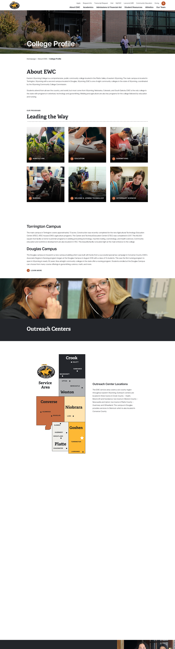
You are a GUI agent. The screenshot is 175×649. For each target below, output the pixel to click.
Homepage (31, 59)
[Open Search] (163, 3)
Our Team (160, 7)
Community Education (144, 3)
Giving (157, 3)
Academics (88, 7)
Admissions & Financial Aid (109, 7)
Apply (78, 3)
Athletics (149, 7)
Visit (111, 3)
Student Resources (133, 7)
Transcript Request (101, 3)
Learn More (36, 270)
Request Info (87, 3)
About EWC (74, 7)
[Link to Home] (15, 5)
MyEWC (118, 3)
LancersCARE (129, 3)
